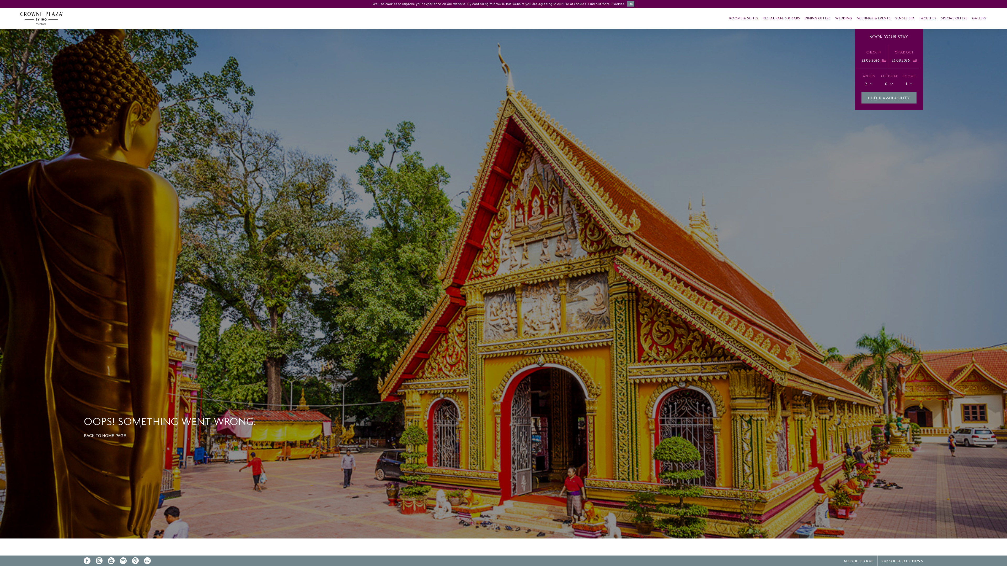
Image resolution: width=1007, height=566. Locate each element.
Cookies (618, 4)
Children (889, 76)
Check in (873, 52)
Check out (904, 52)
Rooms (909, 76)
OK (631, 4)
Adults (869, 76)
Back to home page (105, 435)
